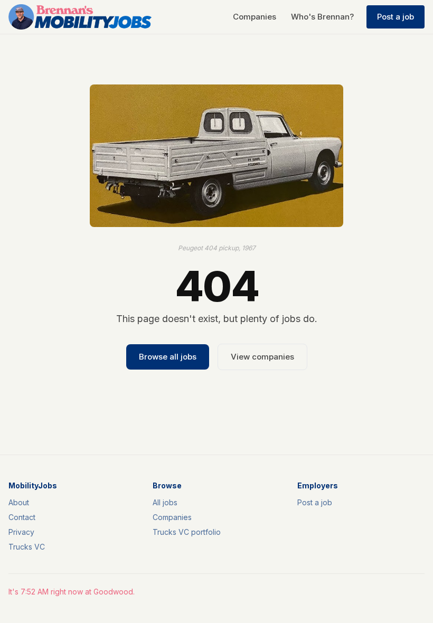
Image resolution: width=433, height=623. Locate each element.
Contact (21, 517)
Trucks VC (26, 546)
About (18, 502)
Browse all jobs (167, 357)
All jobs (165, 502)
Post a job (395, 17)
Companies (254, 17)
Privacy (21, 531)
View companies (262, 357)
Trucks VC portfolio (187, 531)
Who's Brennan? (322, 17)
